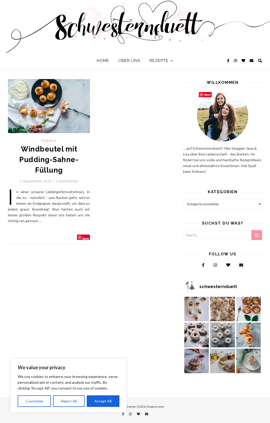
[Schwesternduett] (135, 26)
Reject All (69, 401)
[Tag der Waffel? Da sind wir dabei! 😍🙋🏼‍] (196, 361)
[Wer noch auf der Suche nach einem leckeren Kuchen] (222, 361)
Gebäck (48, 140)
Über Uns (129, 60)
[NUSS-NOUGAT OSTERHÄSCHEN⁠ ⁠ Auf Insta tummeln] (248, 335)
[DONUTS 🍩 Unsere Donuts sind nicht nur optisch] (196, 335)
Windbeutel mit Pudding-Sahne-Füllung (49, 159)
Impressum (156, 407)
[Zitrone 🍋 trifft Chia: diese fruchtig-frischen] (196, 309)
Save (85, 238)
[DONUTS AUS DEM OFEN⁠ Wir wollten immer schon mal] (222, 335)
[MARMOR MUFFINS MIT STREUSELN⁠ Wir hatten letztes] (248, 309)
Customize (34, 401)
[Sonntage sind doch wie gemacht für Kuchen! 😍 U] (248, 361)
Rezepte (159, 60)
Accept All (103, 401)
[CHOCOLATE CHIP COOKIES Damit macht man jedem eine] (222, 309)
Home (103, 60)
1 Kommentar (67, 181)
